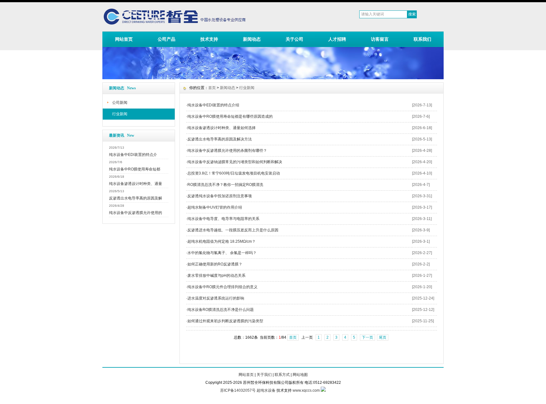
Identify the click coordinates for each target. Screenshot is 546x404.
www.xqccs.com (306, 390)
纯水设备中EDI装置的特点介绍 (213, 105)
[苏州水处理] (273, 77)
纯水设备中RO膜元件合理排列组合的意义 (222, 287)
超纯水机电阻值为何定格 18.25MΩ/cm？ (221, 241)
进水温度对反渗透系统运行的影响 (215, 298)
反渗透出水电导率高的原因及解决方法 (219, 139)
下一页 (367, 337)
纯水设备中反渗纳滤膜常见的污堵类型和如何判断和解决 (234, 162)
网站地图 (300, 374)
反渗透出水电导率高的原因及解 (135, 198)
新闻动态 (252, 39)
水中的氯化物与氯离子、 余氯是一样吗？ (222, 253)
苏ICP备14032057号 (238, 390)
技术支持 (209, 39)
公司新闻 (119, 102)
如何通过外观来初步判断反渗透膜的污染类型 (225, 321)
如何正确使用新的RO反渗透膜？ (214, 264)
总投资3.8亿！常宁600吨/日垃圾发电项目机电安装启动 (233, 173)
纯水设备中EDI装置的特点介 (133, 154)
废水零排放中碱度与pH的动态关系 (216, 275)
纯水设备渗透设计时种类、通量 (135, 183)
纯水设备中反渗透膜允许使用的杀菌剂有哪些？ (227, 150)
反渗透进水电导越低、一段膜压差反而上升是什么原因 (232, 230)
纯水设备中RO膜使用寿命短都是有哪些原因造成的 (230, 116)
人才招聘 (337, 39)
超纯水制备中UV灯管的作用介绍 (214, 207)
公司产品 (166, 39)
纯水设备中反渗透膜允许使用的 (135, 213)
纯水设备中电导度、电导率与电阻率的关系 (223, 219)
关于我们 (264, 374)
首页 (212, 88)
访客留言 (380, 39)
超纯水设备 (266, 390)
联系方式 (282, 374)
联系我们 (422, 39)
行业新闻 (119, 114)
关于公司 (294, 39)
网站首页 (124, 39)
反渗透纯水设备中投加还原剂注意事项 (219, 196)
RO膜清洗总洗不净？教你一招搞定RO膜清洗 (225, 184)
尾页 (382, 337)
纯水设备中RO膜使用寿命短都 (134, 169)
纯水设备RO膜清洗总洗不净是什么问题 (220, 309)
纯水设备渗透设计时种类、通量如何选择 (221, 128)
